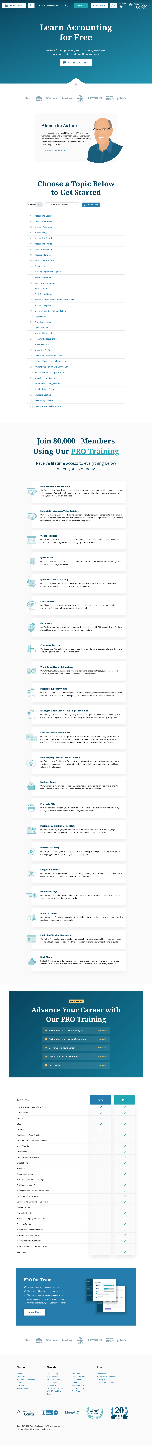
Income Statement (41, 277)
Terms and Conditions (106, 1382)
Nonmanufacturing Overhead (46, 383)
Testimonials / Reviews (26, 1379)
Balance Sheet (39, 266)
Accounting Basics (41, 215)
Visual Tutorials (78, 1376)
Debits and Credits (41, 221)
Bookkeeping (38, 232)
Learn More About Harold (52, 150)
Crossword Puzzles (55, 1388)
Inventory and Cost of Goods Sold (48, 311)
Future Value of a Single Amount (47, 372)
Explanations (52, 1376)
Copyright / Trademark (107, 1376)
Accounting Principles (42, 243)
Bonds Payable (39, 327)
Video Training (78, 1385)
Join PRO (81, 5)
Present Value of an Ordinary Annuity (49, 366)
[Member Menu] (113, 5)
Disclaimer (101, 1374)
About (19, 1374)
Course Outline (15, 5)
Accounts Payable (40, 305)
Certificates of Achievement (48, 406)
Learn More (34, 1312)
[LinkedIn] (72, 1412)
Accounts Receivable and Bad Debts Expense (53, 299)
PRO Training (95, 451)
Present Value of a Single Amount (48, 361)
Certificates (76, 1391)
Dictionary (76, 1374)
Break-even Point (40, 344)
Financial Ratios (39, 288)
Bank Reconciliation (41, 294)
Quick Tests (52, 1382)
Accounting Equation (42, 238)
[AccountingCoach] (138, 6)
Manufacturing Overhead (44, 378)
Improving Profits (40, 350)
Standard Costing (40, 394)
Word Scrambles (54, 1391)
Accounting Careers (44, 400)
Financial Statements (42, 260)
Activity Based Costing (43, 389)
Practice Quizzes (54, 1379)
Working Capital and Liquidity (46, 271)
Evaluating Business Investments (47, 355)
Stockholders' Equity (42, 333)
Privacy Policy (102, 1379)
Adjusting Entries (40, 255)
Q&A (49, 1394)
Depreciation (38, 316)
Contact (20, 1382)
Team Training (23, 1388)
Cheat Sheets (77, 1379)
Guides (75, 1382)
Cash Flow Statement (42, 283)
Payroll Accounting (41, 322)
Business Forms (78, 1388)
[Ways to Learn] (31, 5)
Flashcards (51, 1385)
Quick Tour (21, 1376)
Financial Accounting (42, 249)
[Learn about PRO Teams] (105, 1296)
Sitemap (20, 1385)
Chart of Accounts (41, 227)
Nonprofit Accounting (42, 338)
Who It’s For (98, 5)
